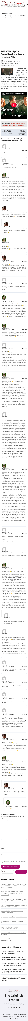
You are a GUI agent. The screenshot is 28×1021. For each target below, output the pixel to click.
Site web (3, 854)
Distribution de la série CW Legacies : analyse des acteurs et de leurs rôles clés (14, 958)
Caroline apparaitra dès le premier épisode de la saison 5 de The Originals (14, 905)
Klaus (16, 63)
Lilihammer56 (5, 210)
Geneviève (11, 63)
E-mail (2, 848)
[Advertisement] (14, 33)
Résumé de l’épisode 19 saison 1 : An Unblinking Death (11, 939)
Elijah (6, 63)
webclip (12, 65)
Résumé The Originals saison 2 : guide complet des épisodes (12, 911)
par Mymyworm (8, 61)
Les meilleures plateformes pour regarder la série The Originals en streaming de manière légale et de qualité (13, 885)
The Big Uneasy (5, 65)
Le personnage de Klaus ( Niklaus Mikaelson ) (14, 917)
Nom (2, 842)
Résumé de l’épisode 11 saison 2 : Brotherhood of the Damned (10, 927)
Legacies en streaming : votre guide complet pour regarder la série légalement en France (14, 900)
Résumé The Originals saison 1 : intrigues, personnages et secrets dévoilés (14, 964)
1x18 (3, 63)
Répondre (24, 150)
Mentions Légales (14, 1016)
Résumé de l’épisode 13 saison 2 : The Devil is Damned (13, 933)
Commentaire (4, 820)
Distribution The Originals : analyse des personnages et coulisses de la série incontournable (12, 893)
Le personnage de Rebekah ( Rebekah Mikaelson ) (12, 922)
